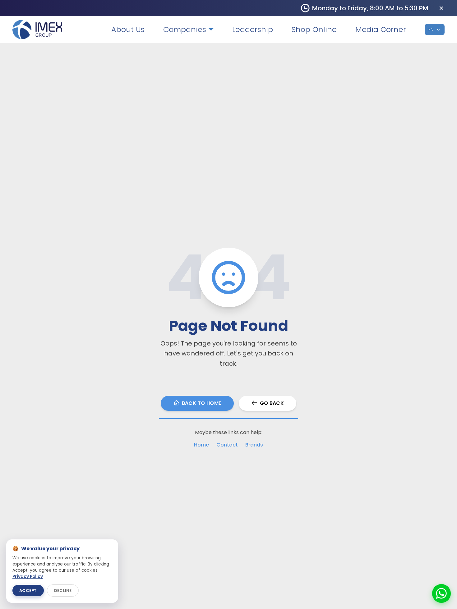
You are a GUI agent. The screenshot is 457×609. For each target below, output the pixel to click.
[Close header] (441, 8)
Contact (227, 444)
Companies (184, 29)
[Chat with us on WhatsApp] (441, 593)
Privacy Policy (27, 576)
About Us (128, 29)
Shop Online (314, 29)
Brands (254, 444)
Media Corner (380, 29)
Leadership (252, 29)
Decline (63, 590)
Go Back (272, 403)
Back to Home (201, 403)
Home (201, 444)
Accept (28, 590)
